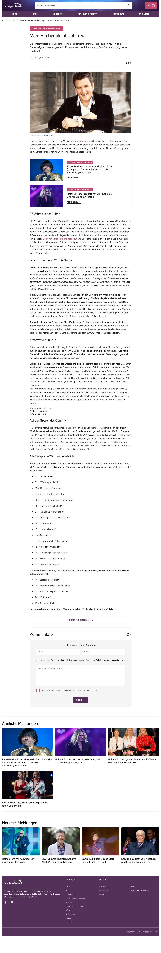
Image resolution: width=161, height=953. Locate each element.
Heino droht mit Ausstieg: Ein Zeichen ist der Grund (18, 860)
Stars (68, 890)
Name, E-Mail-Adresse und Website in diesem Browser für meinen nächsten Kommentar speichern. (81, 660)
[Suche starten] (128, 5)
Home (14, 14)
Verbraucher (70, 914)
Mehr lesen (72, 177)
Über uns (134, 886)
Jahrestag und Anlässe (74, 906)
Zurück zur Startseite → (81, 619)
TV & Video (144, 14)
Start (4, 20)
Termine (69, 902)
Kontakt (102, 894)
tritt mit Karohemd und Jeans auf (61, 238)
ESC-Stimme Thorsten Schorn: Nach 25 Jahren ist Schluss (59, 860)
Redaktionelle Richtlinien (140, 890)
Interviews (118, 14)
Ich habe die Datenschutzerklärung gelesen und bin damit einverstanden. (69, 690)
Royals (68, 918)
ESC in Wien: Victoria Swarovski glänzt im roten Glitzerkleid (24, 804)
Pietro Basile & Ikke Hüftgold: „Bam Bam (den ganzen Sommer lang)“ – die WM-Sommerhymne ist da (89, 169)
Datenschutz (104, 886)
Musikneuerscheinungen (36, 20)
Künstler (57, 14)
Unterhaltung (71, 894)
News (35, 14)
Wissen (69, 910)
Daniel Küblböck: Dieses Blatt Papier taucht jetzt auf (98, 860)
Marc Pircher (79, 141)
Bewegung (70, 922)
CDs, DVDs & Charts (87, 14)
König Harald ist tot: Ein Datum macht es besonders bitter (138, 860)
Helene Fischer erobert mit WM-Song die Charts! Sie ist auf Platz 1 (89, 195)
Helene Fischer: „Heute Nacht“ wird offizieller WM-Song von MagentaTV (132, 761)
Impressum (103, 890)
